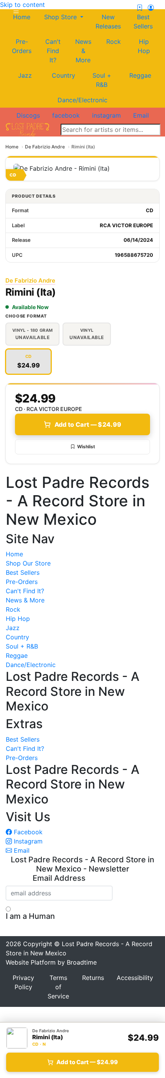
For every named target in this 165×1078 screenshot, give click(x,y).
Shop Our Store (28, 563)
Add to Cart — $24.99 (87, 424)
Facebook (27, 832)
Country (63, 75)
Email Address (59, 878)
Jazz (25, 75)
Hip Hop (144, 46)
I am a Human (30, 916)
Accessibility (135, 978)
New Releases (108, 21)
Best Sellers (143, 21)
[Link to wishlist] (140, 8)
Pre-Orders (21, 46)
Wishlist (86, 446)
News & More (83, 51)
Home (11, 147)
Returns (93, 978)
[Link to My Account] (151, 8)
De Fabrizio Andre (45, 147)
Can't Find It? (53, 51)
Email (21, 850)
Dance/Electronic (82, 100)
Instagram (27, 841)
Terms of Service (58, 987)
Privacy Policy (23, 982)
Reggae (140, 75)
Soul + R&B (101, 80)
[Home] (27, 129)
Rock (113, 41)
